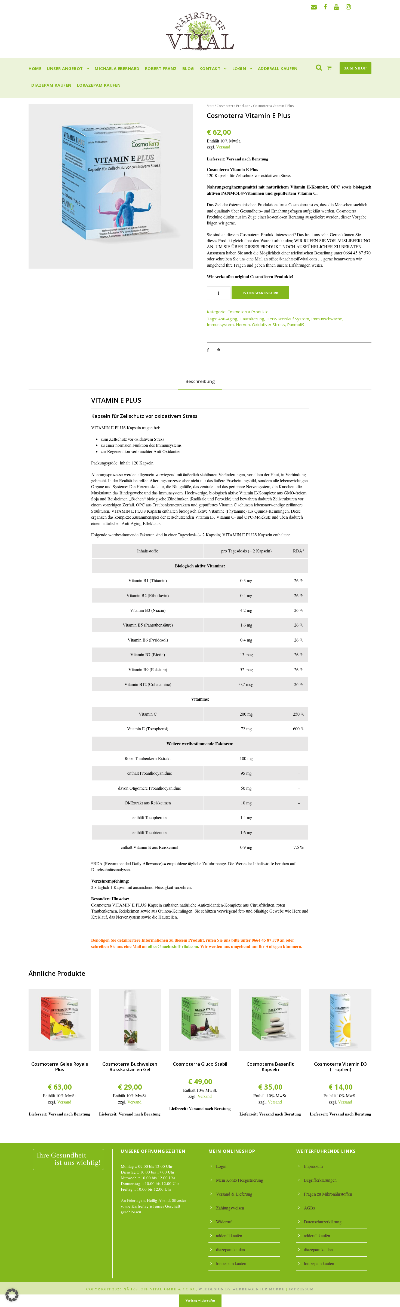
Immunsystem (220, 324)
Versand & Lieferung (234, 1194)
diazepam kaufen (51, 85)
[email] (314, 7)
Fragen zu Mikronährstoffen (328, 1194)
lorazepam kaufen (99, 85)
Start (210, 106)
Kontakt (210, 68)
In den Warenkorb (260, 292)
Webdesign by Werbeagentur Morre (242, 1289)
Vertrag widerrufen (200, 1300)
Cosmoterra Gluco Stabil (200, 1064)
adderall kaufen (278, 68)
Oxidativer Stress (268, 324)
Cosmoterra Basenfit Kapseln (270, 1066)
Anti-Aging (227, 318)
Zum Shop (355, 68)
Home (35, 68)
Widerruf (224, 1221)
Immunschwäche (326, 318)
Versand (223, 147)
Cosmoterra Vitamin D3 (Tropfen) (340, 1066)
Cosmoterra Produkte (233, 106)
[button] (12, 1295)
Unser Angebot (65, 68)
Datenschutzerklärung (322, 1221)
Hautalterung (251, 318)
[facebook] (325, 7)
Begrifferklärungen (320, 1180)
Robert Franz (161, 68)
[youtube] (336, 7)
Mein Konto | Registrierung (239, 1180)
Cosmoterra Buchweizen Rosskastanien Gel (129, 1066)
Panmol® (295, 324)
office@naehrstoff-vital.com (173, 946)
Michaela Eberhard (117, 68)
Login (239, 68)
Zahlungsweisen (230, 1208)
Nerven (243, 324)
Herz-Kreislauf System (287, 318)
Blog (188, 68)
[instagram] (348, 7)
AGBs (309, 1208)
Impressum (313, 1166)
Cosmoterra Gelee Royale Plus (59, 1066)
